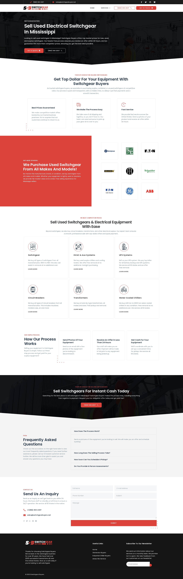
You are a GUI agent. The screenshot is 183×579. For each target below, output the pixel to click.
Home (92, 8)
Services (104, 8)
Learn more (32, 269)
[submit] (151, 565)
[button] (114, 431)
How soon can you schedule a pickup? (91, 459)
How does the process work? (87, 431)
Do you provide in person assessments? (91, 466)
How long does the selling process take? (92, 453)
